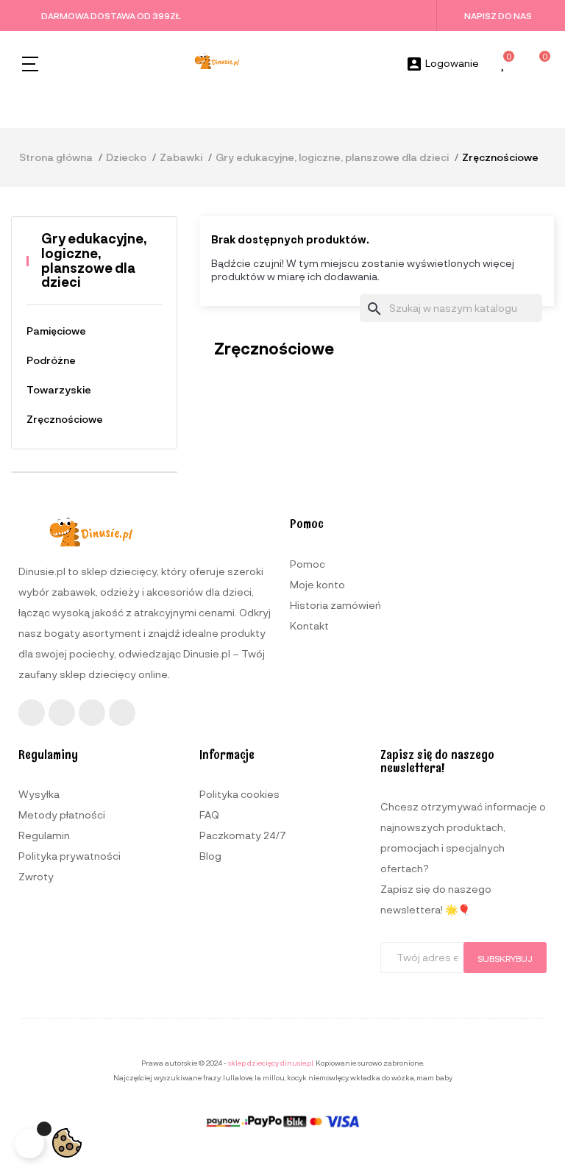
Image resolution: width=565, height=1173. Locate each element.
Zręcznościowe (64, 419)
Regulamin (44, 835)
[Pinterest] (122, 712)
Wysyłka (39, 794)
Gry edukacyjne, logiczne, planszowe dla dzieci (93, 260)
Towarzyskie (58, 389)
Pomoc (307, 563)
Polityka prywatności (69, 855)
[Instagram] (62, 712)
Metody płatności (61, 814)
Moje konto (317, 584)
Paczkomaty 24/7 (242, 835)
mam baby (434, 1077)
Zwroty (36, 876)
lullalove (237, 1077)
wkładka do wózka (382, 1077)
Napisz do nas (498, 15)
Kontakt (309, 625)
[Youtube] (92, 712)
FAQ (209, 814)
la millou (270, 1077)
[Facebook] (31, 712)
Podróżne (51, 360)
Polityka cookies (239, 794)
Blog (210, 855)
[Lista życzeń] (504, 64)
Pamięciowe (56, 330)
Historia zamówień (335, 605)
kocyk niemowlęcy (317, 1077)
